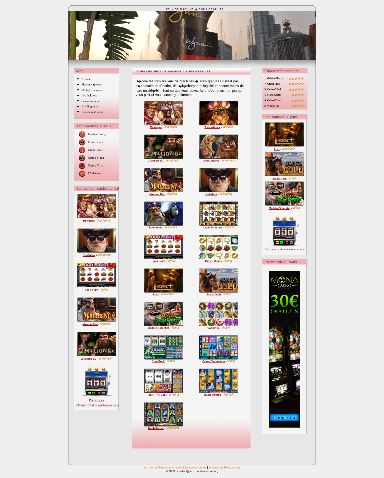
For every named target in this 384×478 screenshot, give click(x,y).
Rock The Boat (157, 394)
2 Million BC (88, 358)
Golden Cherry (97, 134)
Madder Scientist (158, 327)
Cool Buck (158, 361)
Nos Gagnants (90, 106)
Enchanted (155, 227)
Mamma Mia (90, 324)
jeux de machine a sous (159, 467)
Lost (156, 294)
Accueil (86, 78)
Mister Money (213, 261)
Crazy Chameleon (213, 361)
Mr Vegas (89, 220)
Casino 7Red (95, 141)
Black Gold (214, 294)
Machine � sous (92, 84)
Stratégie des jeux (92, 89)
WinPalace (94, 173)
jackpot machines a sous (224, 467)
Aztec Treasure (212, 227)
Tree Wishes (212, 127)
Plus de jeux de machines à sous (285, 249)
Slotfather (89, 255)
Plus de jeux (96, 400)
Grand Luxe (95, 149)
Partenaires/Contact (93, 111)
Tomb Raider (156, 428)
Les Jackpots (89, 95)
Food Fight (91, 289)
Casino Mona (96, 157)
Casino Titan (95, 165)
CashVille (213, 327)
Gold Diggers (211, 160)
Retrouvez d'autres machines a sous (97, 405)
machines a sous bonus (191, 467)
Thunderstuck (212, 394)
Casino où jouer (91, 100)
